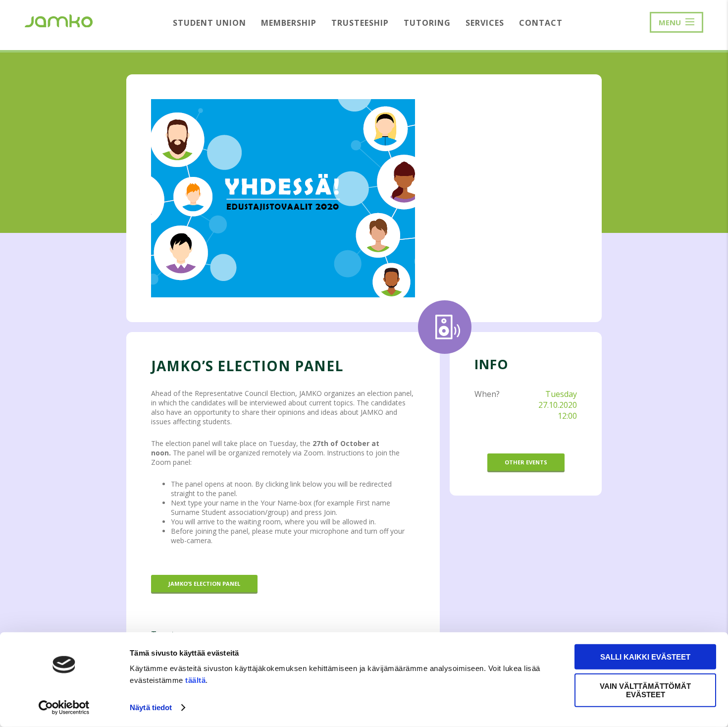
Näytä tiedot (151, 707)
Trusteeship (360, 22)
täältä (195, 680)
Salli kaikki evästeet (645, 657)
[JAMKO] (59, 19)
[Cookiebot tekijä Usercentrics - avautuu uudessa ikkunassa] (64, 707)
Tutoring (427, 22)
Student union (209, 22)
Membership (288, 22)
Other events (526, 462)
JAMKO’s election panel (204, 583)
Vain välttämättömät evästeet (645, 689)
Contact (541, 22)
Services (485, 22)
